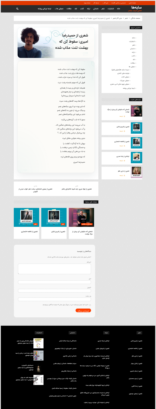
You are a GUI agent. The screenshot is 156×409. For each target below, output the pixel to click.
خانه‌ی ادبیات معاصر (135, 11)
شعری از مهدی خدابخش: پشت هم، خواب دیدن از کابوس (35, 190)
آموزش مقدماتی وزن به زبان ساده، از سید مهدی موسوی (25, 342)
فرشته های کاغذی (123, 73)
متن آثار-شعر (117, 18)
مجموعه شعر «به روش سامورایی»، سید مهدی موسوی (24, 379)
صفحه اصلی (132, 3)
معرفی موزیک (124, 80)
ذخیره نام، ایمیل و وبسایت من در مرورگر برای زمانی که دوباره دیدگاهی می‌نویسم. (65, 305)
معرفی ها (59, 8)
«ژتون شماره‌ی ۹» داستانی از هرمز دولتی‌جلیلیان (62, 396)
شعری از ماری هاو (123, 171)
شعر (103, 8)
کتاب (82, 8)
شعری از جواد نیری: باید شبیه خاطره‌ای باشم (77, 189)
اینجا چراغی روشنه (44, 8)
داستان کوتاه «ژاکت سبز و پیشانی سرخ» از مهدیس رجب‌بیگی (61, 380)
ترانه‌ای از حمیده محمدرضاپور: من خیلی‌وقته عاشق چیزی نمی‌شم (94, 394)
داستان (95, 8)
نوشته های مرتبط (91, 202)
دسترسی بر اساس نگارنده (118, 3)
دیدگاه (89, 262)
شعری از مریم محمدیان (135, 379)
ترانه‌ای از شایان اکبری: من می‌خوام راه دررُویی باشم (96, 376)
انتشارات (111, 8)
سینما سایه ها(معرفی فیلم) (120, 69)
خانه (118, 8)
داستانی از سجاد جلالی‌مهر (68, 371)
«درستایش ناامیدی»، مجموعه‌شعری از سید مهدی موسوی (25, 367)
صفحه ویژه (87, 3)
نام (90, 279)
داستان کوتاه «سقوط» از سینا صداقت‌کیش (64, 388)
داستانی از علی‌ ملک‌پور (69, 356)
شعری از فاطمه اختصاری (29, 231)
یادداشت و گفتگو (86, 224)
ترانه (88, 8)
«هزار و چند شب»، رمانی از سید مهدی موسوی (24, 354)
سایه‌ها (136, 7)
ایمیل (89, 287)
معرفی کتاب (125, 77)
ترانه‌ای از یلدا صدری (122, 156)
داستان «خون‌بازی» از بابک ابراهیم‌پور (65, 349)
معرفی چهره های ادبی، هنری (119, 84)
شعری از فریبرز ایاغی (58, 231)
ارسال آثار (96, 3)
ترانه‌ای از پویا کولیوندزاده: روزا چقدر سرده (97, 385)
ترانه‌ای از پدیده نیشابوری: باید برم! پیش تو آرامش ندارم (96, 357)
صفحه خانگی (135, 18)
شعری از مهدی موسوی (135, 394)
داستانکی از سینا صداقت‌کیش (67, 341)
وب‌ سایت (88, 296)
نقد (76, 8)
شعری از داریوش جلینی (102, 349)
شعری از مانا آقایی (136, 386)
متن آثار (106, 3)
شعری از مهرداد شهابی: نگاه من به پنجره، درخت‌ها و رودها (94, 367)
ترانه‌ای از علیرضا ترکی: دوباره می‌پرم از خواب (96, 402)
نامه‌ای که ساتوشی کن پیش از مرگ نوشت (82, 232)
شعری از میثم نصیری (136, 371)
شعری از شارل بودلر (136, 364)
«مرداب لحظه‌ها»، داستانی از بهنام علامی (64, 364)
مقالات (69, 8)
